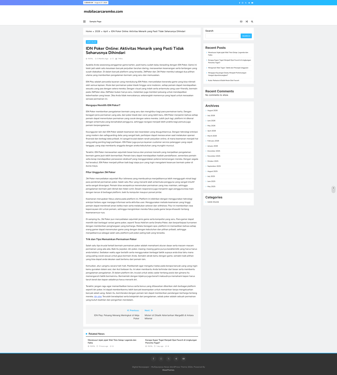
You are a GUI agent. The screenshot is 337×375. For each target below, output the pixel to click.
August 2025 (212, 171)
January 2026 (212, 146)
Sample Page (95, 21)
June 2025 (211, 181)
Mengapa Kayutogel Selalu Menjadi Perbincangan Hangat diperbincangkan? (227, 74)
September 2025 (214, 166)
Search (209, 30)
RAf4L (90, 59)
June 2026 (211, 121)
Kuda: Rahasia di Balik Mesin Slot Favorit (223, 80)
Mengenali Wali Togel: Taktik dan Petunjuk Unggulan (228, 68)
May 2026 (211, 126)
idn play (98, 296)
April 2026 (211, 131)
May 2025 (211, 186)
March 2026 (212, 136)
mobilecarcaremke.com (103, 11)
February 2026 (213, 141)
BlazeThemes (168, 370)
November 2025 (213, 156)
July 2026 (211, 115)
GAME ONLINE (91, 42)
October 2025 (212, 161)
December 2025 (213, 151)
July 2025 (211, 176)
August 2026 (212, 110)
